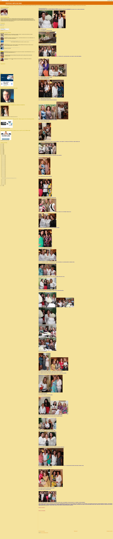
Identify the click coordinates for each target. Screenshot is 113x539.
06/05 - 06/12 (3, 170)
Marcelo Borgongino (3, 24)
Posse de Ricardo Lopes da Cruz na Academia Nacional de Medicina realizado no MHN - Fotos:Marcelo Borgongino (18, 54)
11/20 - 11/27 (3, 157)
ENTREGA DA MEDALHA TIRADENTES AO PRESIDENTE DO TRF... (9, 178)
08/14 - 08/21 (3, 165)
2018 (2, 149)
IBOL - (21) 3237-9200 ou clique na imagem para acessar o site (11, 47)
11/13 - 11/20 (3, 158)
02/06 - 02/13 (3, 182)
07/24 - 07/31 (3, 167)
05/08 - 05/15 (3, 173)
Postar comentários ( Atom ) (44, 532)
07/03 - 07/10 (3, 169)
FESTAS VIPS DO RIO (14, 3)
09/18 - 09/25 (3, 163)
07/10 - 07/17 (3, 168)
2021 (2, 147)
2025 (2, 144)
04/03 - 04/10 (3, 176)
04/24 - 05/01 (3, 174)
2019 (2, 148)
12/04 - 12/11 (3, 156)
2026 (2, 143)
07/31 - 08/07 (3, 166)
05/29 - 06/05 (3, 171)
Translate (6, 30)
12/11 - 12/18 (3, 155)
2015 (2, 151)
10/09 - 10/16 (3, 161)
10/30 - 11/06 (3, 159)
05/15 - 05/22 (3, 172)
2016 (2, 150)
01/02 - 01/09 (3, 184)
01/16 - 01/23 (3, 183)
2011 (2, 154)
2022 (2, 146)
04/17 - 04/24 (3, 175)
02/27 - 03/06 (3, 180)
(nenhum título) (6, 33)
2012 (2, 153)
